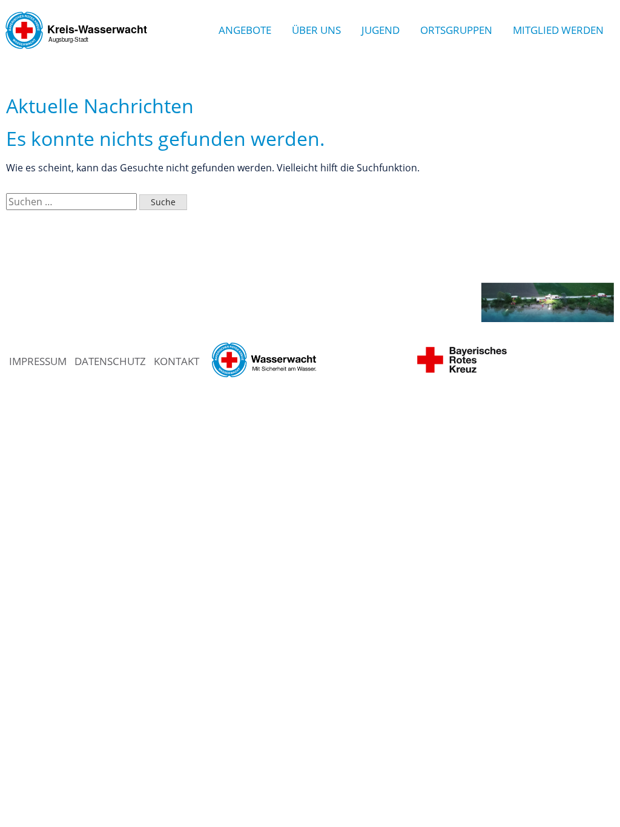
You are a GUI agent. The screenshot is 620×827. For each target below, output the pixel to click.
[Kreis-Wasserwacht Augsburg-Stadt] (78, 57)
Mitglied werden (558, 30)
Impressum (38, 361)
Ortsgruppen (456, 30)
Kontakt (176, 361)
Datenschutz (110, 361)
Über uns (316, 30)
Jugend (380, 30)
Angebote (245, 30)
